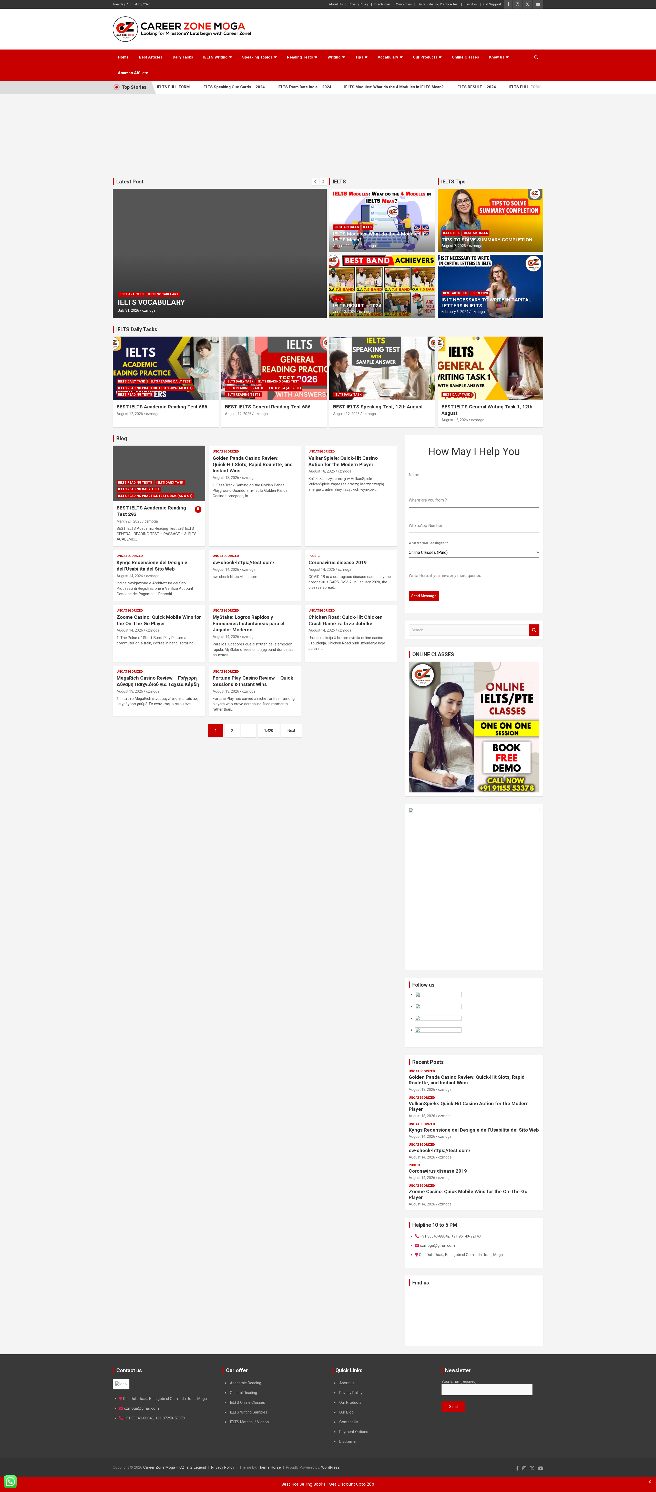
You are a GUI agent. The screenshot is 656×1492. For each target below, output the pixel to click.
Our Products (425, 57)
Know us (496, 57)
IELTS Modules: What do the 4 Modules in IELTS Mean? (355, 87)
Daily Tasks (183, 57)
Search (534, 630)
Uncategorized (226, 451)
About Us (336, 4)
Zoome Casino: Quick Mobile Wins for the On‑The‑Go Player (159, 620)
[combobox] (474, 553)
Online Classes (465, 57)
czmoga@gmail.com (141, 1408)
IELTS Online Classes (247, 1402)
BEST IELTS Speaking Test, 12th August (378, 407)
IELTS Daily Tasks (136, 329)
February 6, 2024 (455, 312)
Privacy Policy (358, 4)
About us (347, 1383)
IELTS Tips (453, 182)
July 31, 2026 (128, 310)
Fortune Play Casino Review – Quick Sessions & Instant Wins (253, 681)
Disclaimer (382, 4)
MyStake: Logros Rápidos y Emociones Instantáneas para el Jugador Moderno (248, 623)
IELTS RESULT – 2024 (437, 87)
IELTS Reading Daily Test (170, 381)
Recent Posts (428, 1062)
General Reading (243, 1392)
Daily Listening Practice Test (438, 4)
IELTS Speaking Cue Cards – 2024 (195, 87)
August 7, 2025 (454, 246)
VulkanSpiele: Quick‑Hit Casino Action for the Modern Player (343, 461)
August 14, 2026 (130, 576)
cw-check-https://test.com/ (243, 562)
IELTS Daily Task (131, 381)
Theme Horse (269, 1467)
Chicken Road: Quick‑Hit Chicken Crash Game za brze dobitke (346, 620)
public (314, 556)
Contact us (404, 4)
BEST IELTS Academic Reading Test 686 (162, 407)
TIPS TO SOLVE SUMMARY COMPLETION (487, 240)
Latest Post (130, 182)
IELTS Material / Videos (249, 1422)
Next (291, 730)
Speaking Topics (257, 57)
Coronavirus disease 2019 (338, 562)
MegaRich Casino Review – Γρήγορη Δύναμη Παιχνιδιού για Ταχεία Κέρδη (158, 681)
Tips (359, 57)
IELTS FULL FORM (486, 87)
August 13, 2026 (130, 691)
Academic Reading (245, 1383)
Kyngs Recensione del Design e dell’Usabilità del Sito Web (152, 566)
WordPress (330, 1467)
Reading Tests (300, 57)
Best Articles (150, 57)
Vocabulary (388, 57)
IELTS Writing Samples (248, 1412)
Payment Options (353, 1431)
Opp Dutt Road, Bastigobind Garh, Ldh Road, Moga (165, 1398)
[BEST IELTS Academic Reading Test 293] (159, 473)
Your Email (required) (459, 1381)
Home (123, 57)
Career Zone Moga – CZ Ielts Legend (174, 1467)
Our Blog (346, 1412)
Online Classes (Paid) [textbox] (428, 552)
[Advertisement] (328, 132)
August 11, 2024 (346, 246)
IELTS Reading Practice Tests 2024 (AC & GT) (155, 388)
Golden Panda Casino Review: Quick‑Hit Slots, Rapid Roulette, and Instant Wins (253, 464)
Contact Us (348, 1422)
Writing (334, 57)
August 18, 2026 (226, 478)
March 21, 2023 (129, 521)
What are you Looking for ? (428, 543)
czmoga (149, 310)
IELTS (339, 182)
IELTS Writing (215, 57)
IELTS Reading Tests (135, 394)
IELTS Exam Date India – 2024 (266, 87)
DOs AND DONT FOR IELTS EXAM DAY (180, 302)
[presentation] (315, 181)
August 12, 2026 (130, 414)
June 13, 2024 (344, 312)
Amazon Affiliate (133, 73)
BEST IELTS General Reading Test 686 (268, 407)
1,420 (268, 730)
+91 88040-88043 (138, 1418)
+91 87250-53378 (170, 1418)
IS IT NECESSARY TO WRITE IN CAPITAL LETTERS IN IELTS (486, 303)
